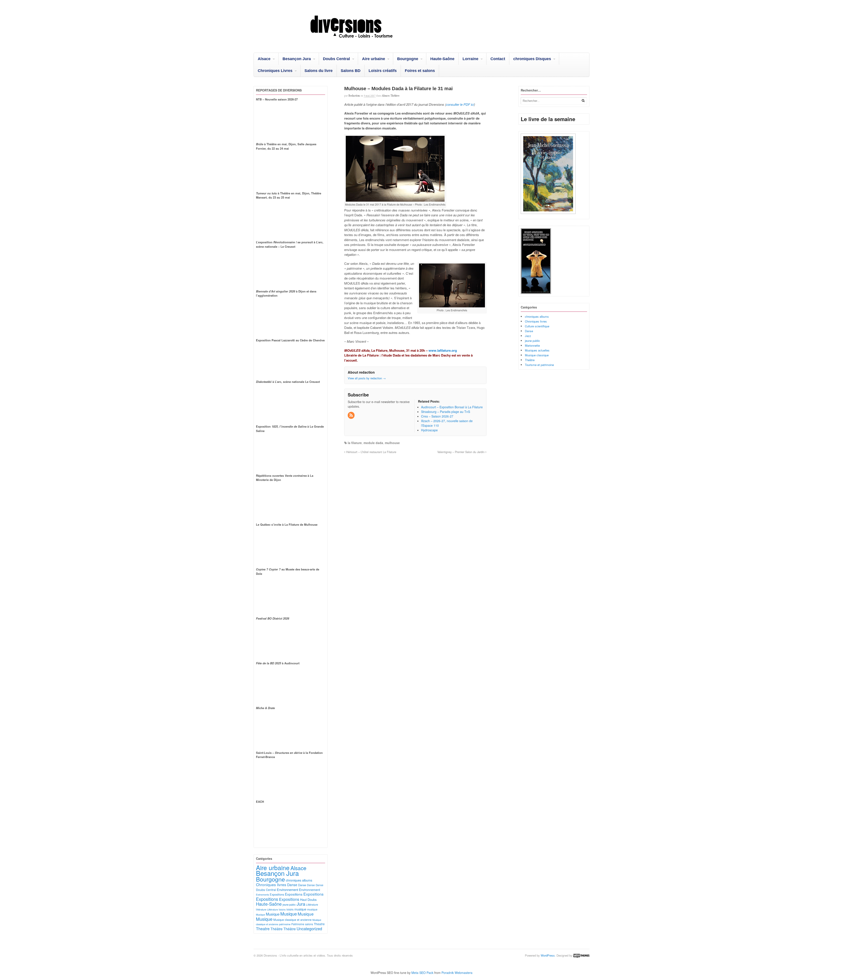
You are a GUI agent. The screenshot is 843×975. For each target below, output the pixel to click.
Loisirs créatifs (383, 70)
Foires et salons (420, 70)
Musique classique (537, 355)
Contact (497, 59)
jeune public (532, 341)
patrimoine (284, 924)
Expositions (277, 894)
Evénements (262, 894)
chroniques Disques (532, 59)
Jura (301, 903)
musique (300, 909)
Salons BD (350, 70)
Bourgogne (407, 59)
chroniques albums (537, 316)
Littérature (312, 904)
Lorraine (470, 59)
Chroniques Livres (275, 70)
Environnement (287, 889)
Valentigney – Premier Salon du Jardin (461, 452)
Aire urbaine (373, 59)
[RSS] (351, 415)
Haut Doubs (308, 899)
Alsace (264, 59)
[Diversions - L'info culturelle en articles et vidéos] (363, 41)
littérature (261, 909)
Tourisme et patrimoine (539, 365)
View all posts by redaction (367, 378)
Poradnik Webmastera (456, 972)
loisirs (282, 909)
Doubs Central (336, 59)
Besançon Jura (297, 59)
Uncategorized (309, 928)
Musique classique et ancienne (292, 920)
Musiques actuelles (537, 350)
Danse (529, 331)
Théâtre (395, 95)
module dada (373, 443)
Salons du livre (318, 70)
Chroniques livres (536, 321)
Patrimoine (297, 924)
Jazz (528, 336)
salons (309, 924)
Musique (260, 914)
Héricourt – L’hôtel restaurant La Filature (370, 452)
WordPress (548, 955)
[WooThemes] (581, 955)
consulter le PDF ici (460, 104)
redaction (354, 95)
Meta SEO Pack (422, 972)
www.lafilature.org (442, 350)
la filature (355, 443)
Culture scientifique (537, 326)
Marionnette (532, 345)
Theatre (319, 924)
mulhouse (392, 443)
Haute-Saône (442, 59)
